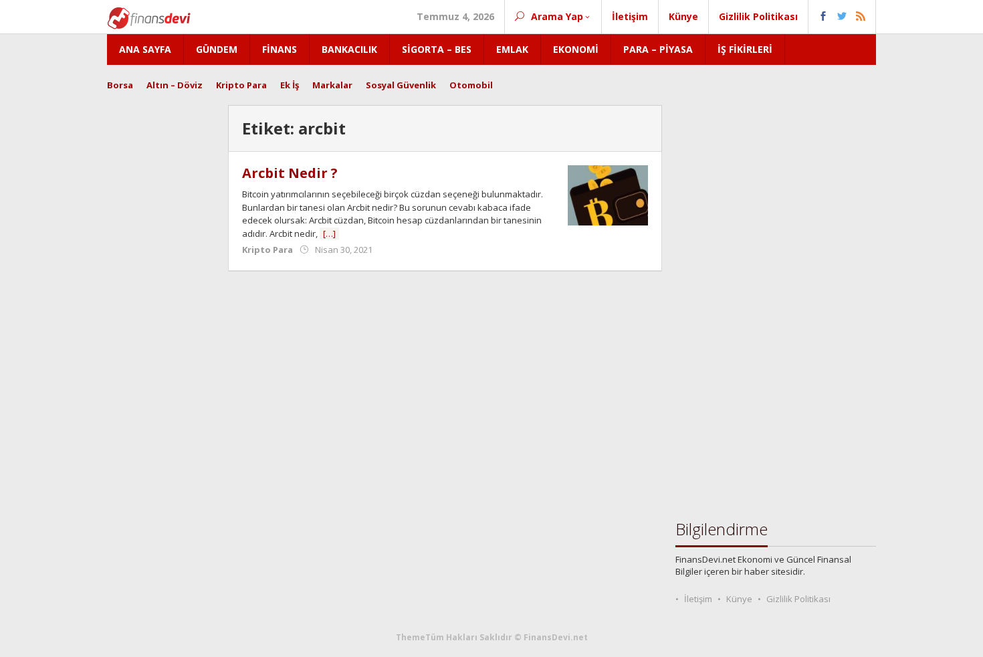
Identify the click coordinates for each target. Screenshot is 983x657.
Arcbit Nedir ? (290, 173)
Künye (739, 599)
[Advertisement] (161, 305)
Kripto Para (267, 250)
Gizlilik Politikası (798, 599)
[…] (329, 233)
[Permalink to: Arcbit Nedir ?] (608, 194)
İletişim (698, 599)
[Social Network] (842, 16)
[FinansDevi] (149, 17)
